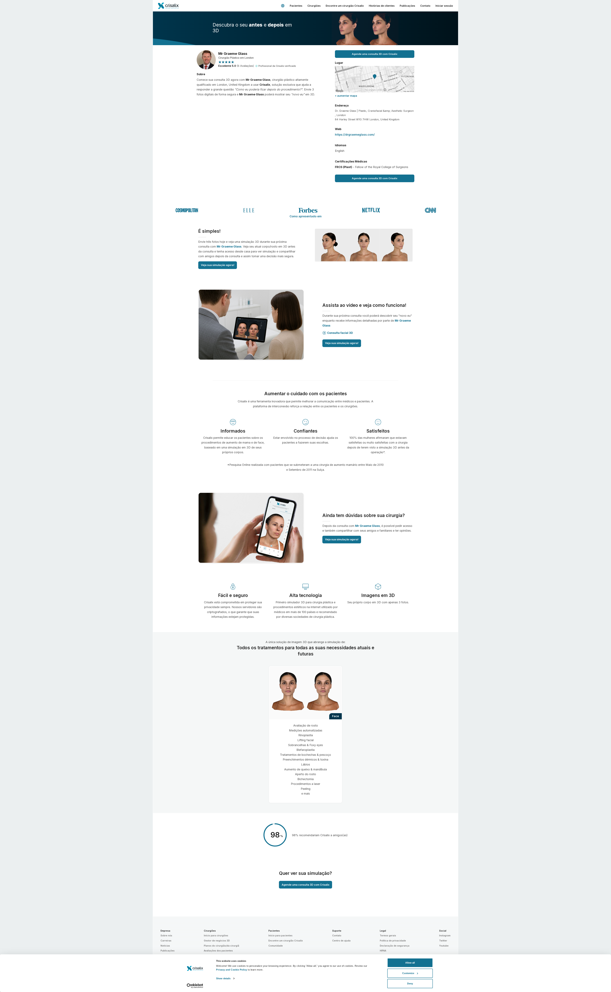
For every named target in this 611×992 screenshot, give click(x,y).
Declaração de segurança (394, 945)
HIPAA (383, 950)
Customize (408, 973)
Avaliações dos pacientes (218, 950)
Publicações (407, 5)
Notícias (165, 945)
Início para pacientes (280, 935)
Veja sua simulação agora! (217, 265)
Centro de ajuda (341, 940)
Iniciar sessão (444, 5)
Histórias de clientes (382, 5)
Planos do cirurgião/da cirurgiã (221, 945)
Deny (410, 983)
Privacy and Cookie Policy (231, 969)
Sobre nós (166, 935)
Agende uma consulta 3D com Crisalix (374, 53)
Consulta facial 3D (340, 332)
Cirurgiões (314, 5)
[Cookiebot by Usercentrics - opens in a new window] (195, 985)
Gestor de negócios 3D (217, 940)
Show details (223, 978)
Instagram (444, 935)
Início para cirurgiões (216, 935)
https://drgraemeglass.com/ (355, 134)
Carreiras (166, 940)
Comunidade (275, 945)
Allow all (410, 962)
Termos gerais (388, 935)
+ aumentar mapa (346, 95)
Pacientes (296, 5)
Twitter (443, 940)
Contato (425, 5)
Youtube (444, 945)
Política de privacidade (393, 940)
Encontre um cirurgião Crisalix (345, 5)
